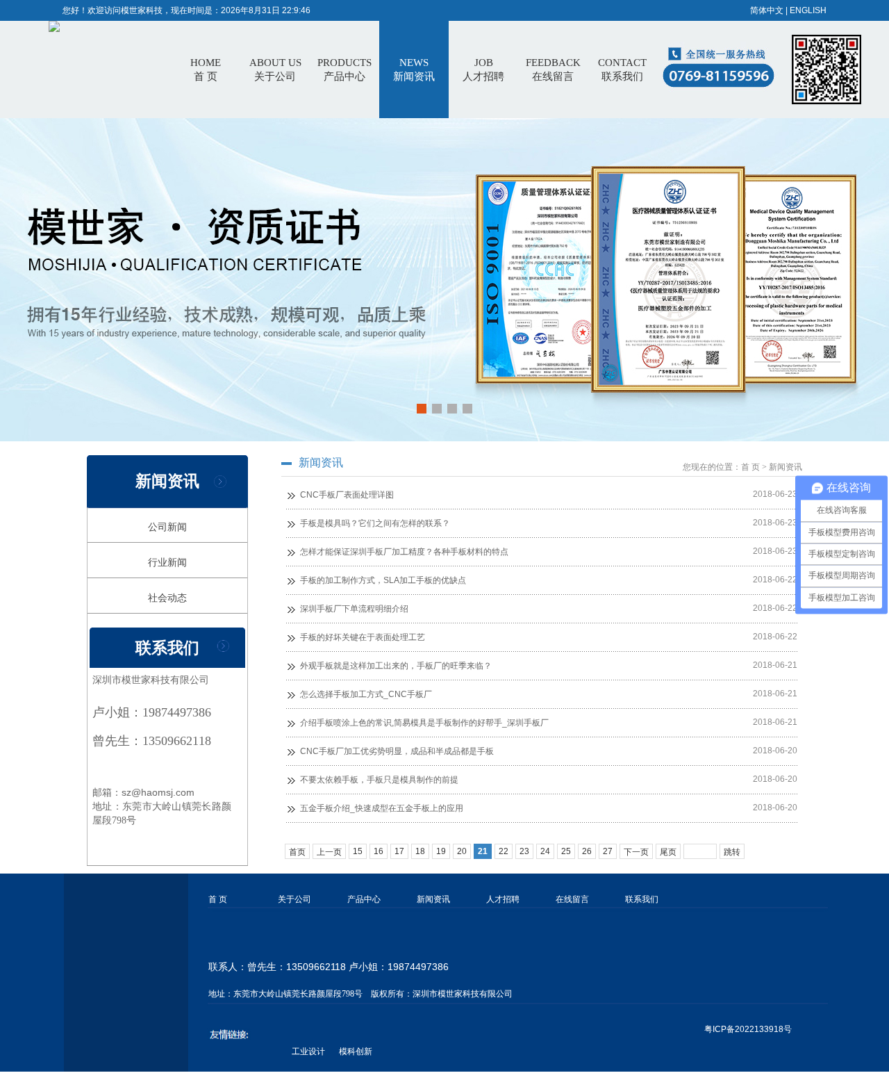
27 (608, 851)
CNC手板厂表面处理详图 (347, 495)
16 (378, 851)
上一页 (329, 852)
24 (545, 851)
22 (503, 851)
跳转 (732, 852)
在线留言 (572, 899)
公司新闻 (167, 526)
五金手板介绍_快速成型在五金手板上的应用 (381, 808)
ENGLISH (808, 10)
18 (420, 851)
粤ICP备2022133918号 (748, 1029)
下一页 (636, 852)
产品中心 (364, 899)
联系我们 (641, 899)
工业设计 (308, 1051)
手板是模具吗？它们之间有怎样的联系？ (375, 523)
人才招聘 (503, 899)
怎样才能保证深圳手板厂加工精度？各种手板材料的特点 (404, 552)
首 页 (205, 69)
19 (441, 851)
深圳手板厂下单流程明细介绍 (354, 609)
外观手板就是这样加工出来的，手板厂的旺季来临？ (396, 666)
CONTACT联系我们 (622, 69)
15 (358, 851)
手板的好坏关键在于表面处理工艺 (362, 637)
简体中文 (766, 10)
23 (524, 851)
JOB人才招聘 (483, 69)
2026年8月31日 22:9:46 (265, 10)
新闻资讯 (433, 899)
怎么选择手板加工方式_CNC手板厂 (366, 694)
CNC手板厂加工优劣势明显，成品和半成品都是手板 (397, 751)
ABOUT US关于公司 (275, 69)
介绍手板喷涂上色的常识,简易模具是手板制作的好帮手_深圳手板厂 (424, 723)
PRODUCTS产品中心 (344, 69)
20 (462, 851)
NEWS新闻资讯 (414, 69)
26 (587, 851)
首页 (297, 852)
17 (399, 851)
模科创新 (355, 1051)
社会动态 (167, 597)
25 (566, 851)
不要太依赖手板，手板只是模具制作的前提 (379, 780)
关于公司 (294, 899)
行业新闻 (167, 562)
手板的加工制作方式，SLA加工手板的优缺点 (383, 580)
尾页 (668, 852)
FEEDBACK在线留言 (553, 69)
